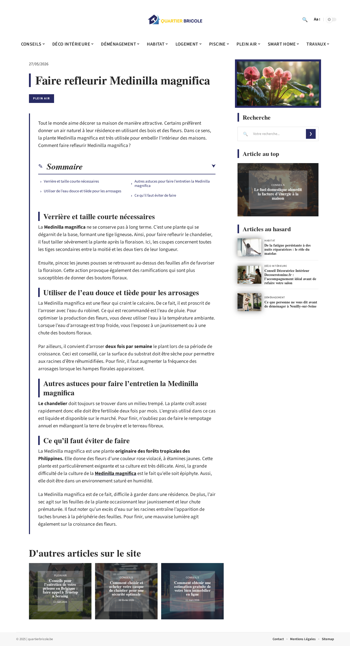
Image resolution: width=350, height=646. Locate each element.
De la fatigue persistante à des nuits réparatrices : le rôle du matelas (287, 249)
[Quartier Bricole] (175, 19)
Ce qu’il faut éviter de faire (155, 195)
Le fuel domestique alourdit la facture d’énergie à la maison (278, 193)
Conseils (126, 577)
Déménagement (274, 297)
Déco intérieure (275, 266)
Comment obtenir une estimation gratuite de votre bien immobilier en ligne (192, 588)
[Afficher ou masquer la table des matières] (149, 166)
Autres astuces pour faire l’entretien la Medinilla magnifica (172, 183)
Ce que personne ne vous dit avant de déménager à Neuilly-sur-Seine (290, 304)
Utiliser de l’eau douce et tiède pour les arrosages (82, 191)
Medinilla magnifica (115, 473)
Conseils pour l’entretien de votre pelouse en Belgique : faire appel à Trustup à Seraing (60, 588)
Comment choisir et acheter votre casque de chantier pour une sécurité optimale (126, 588)
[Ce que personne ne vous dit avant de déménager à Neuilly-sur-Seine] (249, 302)
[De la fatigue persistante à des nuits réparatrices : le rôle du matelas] (249, 247)
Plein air (41, 98)
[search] (305, 19)
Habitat (269, 240)
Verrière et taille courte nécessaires (71, 181)
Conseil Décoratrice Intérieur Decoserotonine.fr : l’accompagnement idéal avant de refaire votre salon (290, 276)
